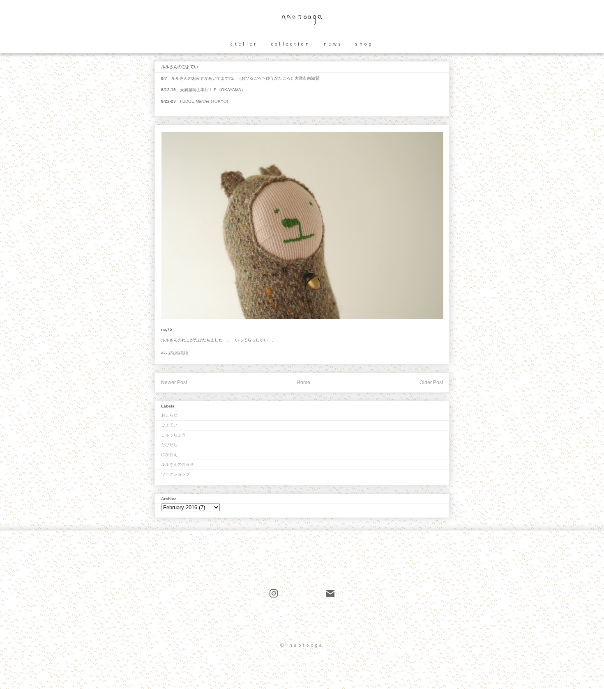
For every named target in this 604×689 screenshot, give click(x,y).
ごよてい (169, 425)
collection (291, 44)
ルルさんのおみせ (177, 464)
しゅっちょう (173, 435)
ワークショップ (175, 474)
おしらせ (169, 415)
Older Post (431, 382)
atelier (244, 44)
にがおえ (169, 454)
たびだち (169, 444)
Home (303, 382)
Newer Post (174, 382)
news (333, 44)
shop (364, 44)
